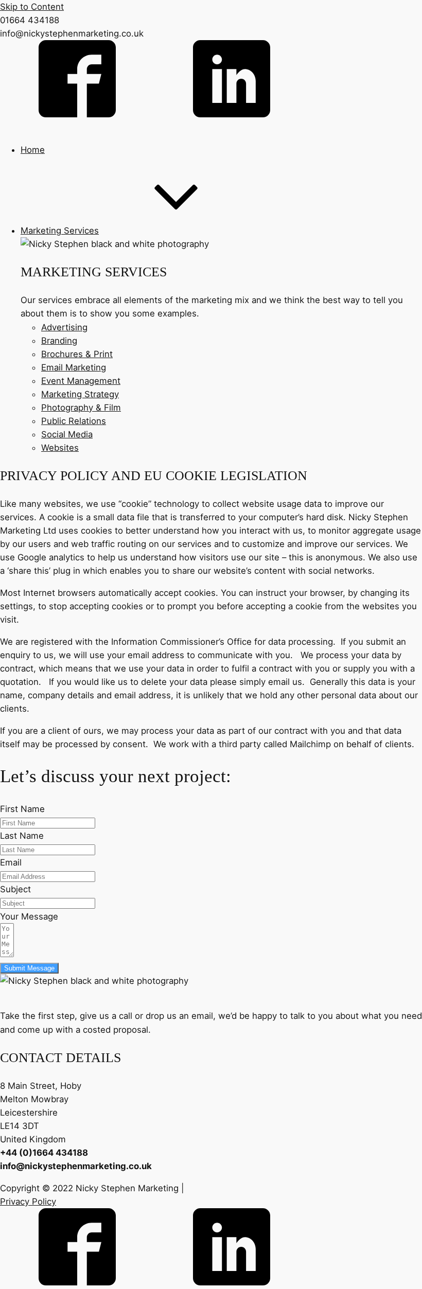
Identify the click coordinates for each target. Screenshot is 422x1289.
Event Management (80, 381)
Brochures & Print (77, 354)
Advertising (64, 327)
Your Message (29, 916)
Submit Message (29, 968)
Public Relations (73, 421)
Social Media (67, 434)
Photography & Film (81, 407)
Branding (59, 341)
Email (11, 862)
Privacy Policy (28, 1201)
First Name (22, 809)
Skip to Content (32, 7)
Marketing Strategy (80, 394)
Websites (60, 448)
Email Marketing (73, 367)
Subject (15, 889)
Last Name (22, 836)
